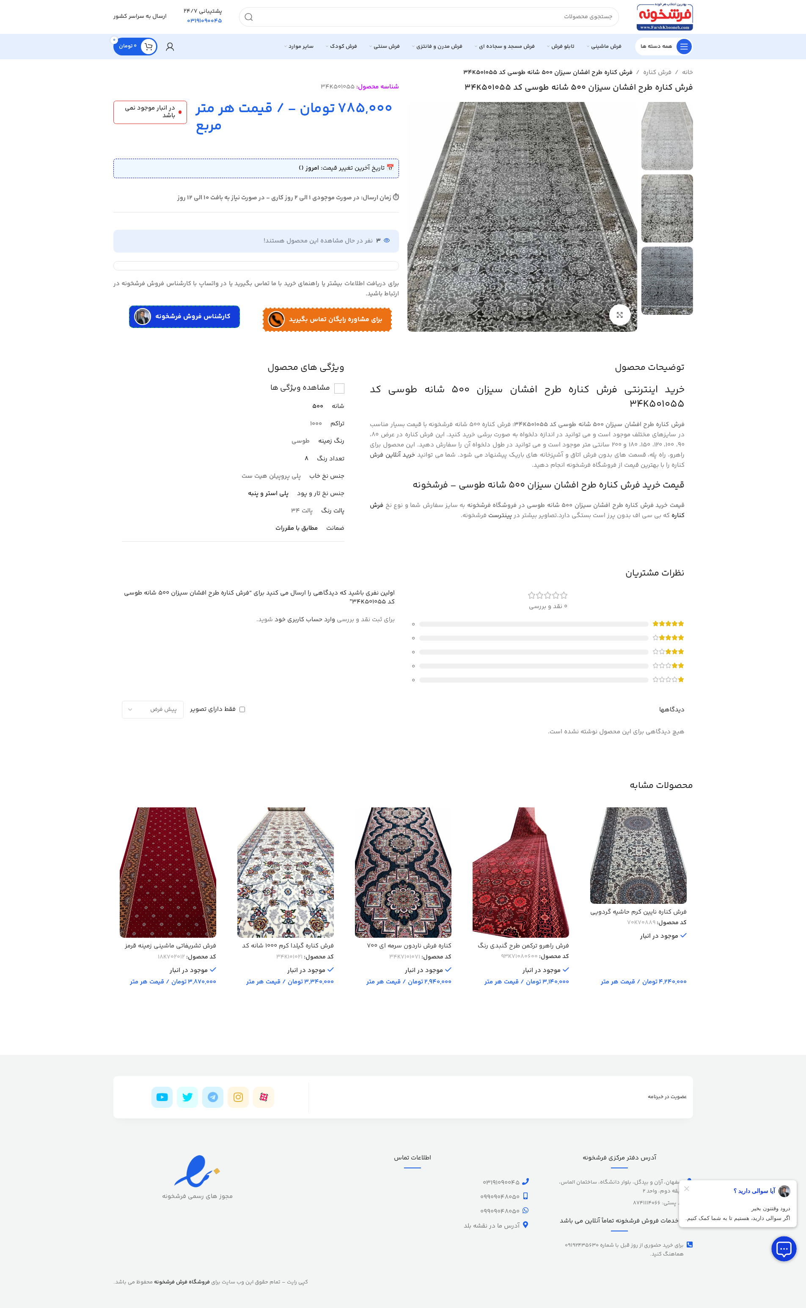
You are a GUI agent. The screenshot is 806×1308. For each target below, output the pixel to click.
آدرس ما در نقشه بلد (492, 1226)
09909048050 (500, 1197)
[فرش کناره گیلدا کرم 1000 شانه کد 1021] (285, 872)
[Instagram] (238, 1097)
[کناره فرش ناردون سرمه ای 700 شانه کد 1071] (403, 872)
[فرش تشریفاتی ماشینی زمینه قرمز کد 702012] (168, 872)
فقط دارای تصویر (213, 709)
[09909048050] (525, 1195)
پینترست (500, 515)
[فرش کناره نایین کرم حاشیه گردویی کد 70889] (638, 855)
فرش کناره (657, 72)
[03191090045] (525, 1181)
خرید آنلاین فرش (392, 455)
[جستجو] (249, 17)
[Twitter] (187, 1097)
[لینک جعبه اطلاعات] (203, 17)
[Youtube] (162, 1097)
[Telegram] (212, 1097)
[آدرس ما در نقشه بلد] (525, 1224)
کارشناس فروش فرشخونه (193, 316)
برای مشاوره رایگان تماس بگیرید (335, 319)
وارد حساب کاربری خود (305, 620)
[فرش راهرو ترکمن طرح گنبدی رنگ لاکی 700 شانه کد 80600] (521, 872)
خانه (687, 72)
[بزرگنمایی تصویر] (619, 314)
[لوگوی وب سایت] (664, 17)
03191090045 (501, 1183)
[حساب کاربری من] (170, 46)
